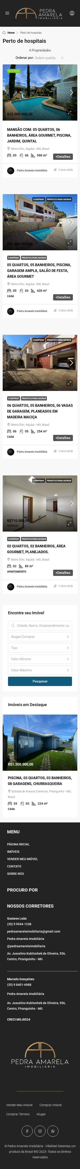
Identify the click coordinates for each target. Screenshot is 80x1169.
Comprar (38, 199)
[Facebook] (27, 1131)
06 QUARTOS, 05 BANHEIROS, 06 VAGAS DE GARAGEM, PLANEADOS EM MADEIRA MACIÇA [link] (40, 411)
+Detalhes (63, 157)
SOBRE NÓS (15, 873)
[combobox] (49, 58)
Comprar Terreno (18, 1114)
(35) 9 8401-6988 (19, 984)
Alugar (41, 1114)
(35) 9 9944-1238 (19, 924)
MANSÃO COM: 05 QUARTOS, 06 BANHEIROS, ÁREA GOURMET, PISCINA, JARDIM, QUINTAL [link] (39, 135)
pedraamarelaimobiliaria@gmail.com (33, 931)
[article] (40, 766)
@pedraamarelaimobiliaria (26, 946)
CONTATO (14, 866)
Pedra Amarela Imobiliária (25, 939)
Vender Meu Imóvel (19, 1105)
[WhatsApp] (52, 1131)
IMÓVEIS (13, 851)
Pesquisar (40, 681)
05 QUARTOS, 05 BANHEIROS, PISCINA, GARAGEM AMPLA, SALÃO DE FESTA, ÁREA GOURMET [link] (39, 271)
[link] (40, 92)
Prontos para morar (59, 199)
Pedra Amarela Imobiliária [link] (32, 170)
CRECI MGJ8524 (18, 1019)
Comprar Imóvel (51, 1105)
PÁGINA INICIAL (18, 844)
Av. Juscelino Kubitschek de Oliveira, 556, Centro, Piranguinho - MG (36, 956)
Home (11, 32)
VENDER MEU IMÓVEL (22, 859)
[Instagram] (40, 1131)
